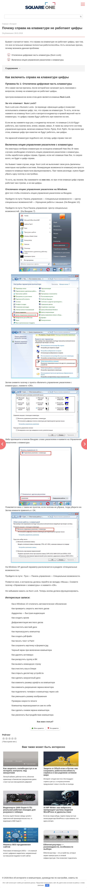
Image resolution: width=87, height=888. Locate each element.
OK (47, 885)
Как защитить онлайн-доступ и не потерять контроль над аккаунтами (20, 770)
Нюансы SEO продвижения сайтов (17, 845)
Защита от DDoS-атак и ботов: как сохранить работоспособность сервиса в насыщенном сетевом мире (61, 771)
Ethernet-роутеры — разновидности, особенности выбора (58, 846)
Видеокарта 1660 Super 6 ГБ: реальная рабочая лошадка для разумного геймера (19, 809)
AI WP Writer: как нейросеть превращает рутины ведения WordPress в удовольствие (58, 809)
